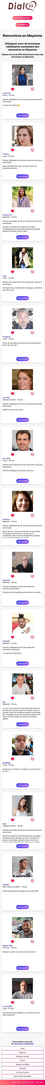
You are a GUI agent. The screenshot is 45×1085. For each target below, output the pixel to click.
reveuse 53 (7, 215)
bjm (4, 702)
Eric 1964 (6, 458)
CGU (19, 1082)
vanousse (6, 93)
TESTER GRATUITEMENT (22, 18)
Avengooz (7, 337)
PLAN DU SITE (28, 1082)
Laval (22, 1048)
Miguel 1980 (7, 945)
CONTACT (39, 1082)
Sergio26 (6, 580)
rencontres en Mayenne (24, 1044)
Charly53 (6, 641)
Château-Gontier (22, 1056)
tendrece (6, 519)
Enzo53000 (7, 1006)
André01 (6, 885)
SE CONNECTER (22, 25)
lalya (4, 824)
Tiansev (6, 154)
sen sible (6, 398)
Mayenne (22, 1052)
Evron (22, 1060)
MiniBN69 (6, 763)
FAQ (13, 1082)
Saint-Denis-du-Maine (22, 1076)
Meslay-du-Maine (22, 1064)
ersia (4, 276)
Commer (22, 1068)
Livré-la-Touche (22, 1072)
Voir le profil (22, 115)
